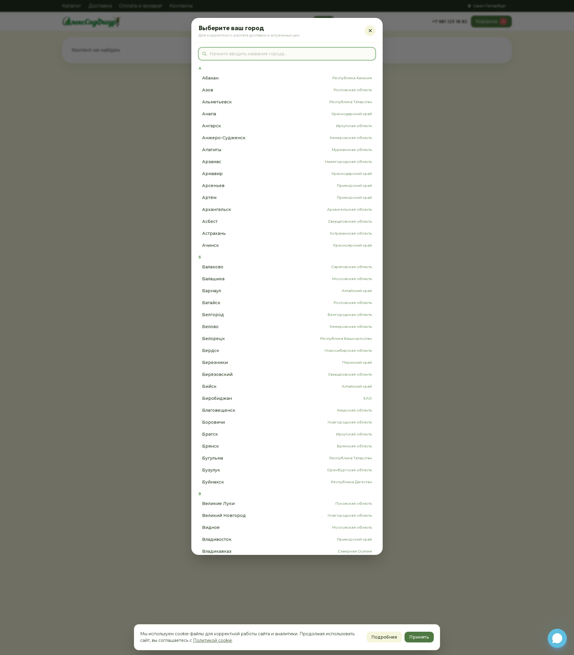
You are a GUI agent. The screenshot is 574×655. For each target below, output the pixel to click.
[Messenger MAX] (557, 638)
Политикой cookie (212, 640)
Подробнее (384, 637)
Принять (419, 637)
